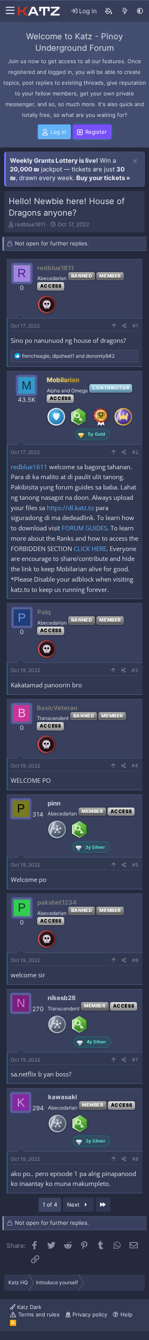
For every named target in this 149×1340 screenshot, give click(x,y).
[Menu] (8, 11)
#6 (135, 960)
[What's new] (125, 11)
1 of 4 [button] (50, 1204)
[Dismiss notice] (135, 161)
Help (126, 1314)
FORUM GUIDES (84, 528)
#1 (135, 326)
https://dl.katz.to (70, 508)
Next (74, 1204)
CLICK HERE (90, 548)
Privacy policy (89, 1314)
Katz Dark (28, 1307)
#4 (135, 766)
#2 (135, 452)
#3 (135, 670)
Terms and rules (39, 1314)
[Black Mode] (140, 10)
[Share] (124, 326)
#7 (135, 1060)
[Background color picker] (109, 11)
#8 (135, 1159)
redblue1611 (30, 224)
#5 (135, 865)
